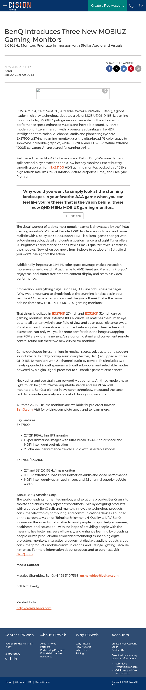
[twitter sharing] (116, 69)
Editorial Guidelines (51, 653)
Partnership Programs (52, 650)
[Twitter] (6, 658)
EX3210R (91, 313)
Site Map (19, 682)
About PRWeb (48, 643)
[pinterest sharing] (131, 69)
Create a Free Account (107, 5)
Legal (8, 682)
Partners (45, 646)
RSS (29, 682)
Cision (132, 682)
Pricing (80, 653)
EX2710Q (57, 167)
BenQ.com (25, 409)
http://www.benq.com (34, 608)
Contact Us (11, 653)
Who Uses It (82, 650)
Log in (115, 646)
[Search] (141, 5)
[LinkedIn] (15, 658)
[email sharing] (138, 69)
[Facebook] (10, 658)
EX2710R (58, 313)
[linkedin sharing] (124, 69)
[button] (73, 90)
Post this (75, 215)
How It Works (83, 646)
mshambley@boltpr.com (99, 575)
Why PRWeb (83, 643)
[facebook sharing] (109, 69)
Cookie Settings (42, 682)
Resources (46, 656)
